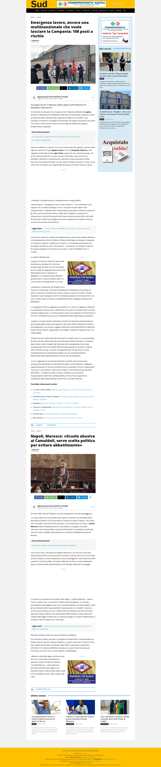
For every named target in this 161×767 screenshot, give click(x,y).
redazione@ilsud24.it (110, 759)
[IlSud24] (41, 3)
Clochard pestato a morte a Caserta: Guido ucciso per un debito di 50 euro (43, 719)
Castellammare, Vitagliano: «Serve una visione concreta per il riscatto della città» (115, 114)
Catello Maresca (43, 689)
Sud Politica (70, 724)
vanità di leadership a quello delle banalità (60, 414)
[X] (121, 4)
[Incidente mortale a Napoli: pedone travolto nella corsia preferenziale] (115, 61)
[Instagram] (118, 4)
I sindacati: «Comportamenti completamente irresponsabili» (57, 137)
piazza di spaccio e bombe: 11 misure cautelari (60, 403)
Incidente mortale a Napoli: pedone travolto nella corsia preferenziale (114, 74)
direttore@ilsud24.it (91, 757)
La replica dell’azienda (42, 140)
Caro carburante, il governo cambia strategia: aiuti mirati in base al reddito (115, 719)
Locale (39, 17)
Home (32, 17)
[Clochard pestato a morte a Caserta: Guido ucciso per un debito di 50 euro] (46, 707)
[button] (125, 10)
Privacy (80, 753)
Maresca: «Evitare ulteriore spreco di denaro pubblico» (55, 545)
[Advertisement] (63, 184)
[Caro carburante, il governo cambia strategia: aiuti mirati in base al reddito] (115, 707)
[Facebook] (114, 4)
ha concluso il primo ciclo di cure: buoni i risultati (62, 418)
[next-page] (103, 132)
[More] (90, 497)
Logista (39, 425)
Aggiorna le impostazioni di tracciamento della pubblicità (80, 750)
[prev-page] (100, 132)
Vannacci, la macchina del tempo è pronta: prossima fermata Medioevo (80, 719)
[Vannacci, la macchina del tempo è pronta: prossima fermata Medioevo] (80, 707)
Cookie (84, 753)
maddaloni (51, 425)
